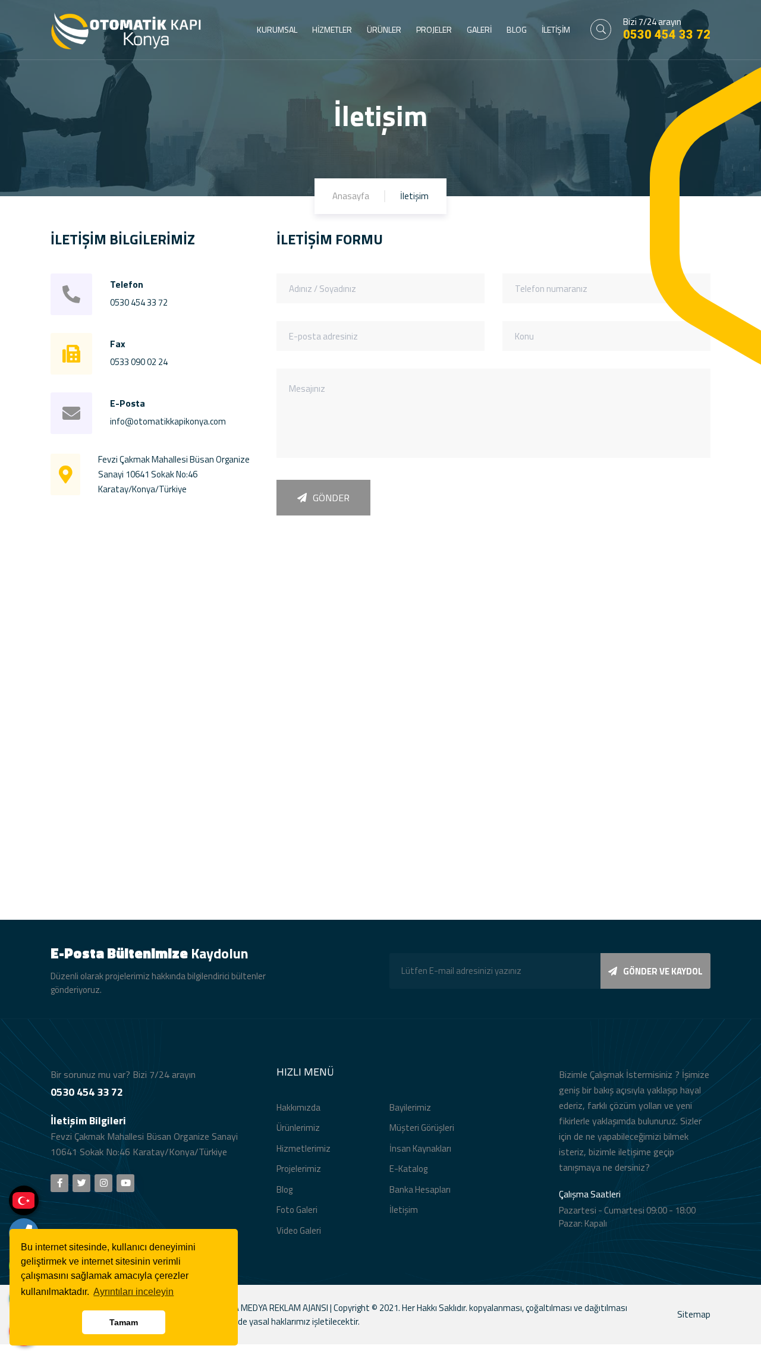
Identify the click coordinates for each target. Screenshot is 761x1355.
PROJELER (434, 29)
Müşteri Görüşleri (421, 1127)
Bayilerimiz (410, 1107)
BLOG (517, 29)
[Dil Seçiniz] (24, 1200)
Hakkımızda (298, 1107)
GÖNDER (331, 498)
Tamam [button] (123, 1322)
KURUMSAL (277, 29)
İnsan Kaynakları (420, 1148)
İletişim (403, 1209)
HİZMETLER (332, 29)
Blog (284, 1189)
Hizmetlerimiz (303, 1148)
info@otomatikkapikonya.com (168, 421)
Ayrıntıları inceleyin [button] (133, 1292)
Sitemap (693, 1314)
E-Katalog (408, 1168)
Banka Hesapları (420, 1189)
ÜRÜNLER (384, 29)
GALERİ (479, 29)
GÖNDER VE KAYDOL (663, 971)
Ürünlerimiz (298, 1127)
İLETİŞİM (556, 29)
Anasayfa (350, 196)
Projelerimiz (298, 1168)
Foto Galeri (296, 1209)
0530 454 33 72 (666, 34)
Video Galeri (298, 1230)
